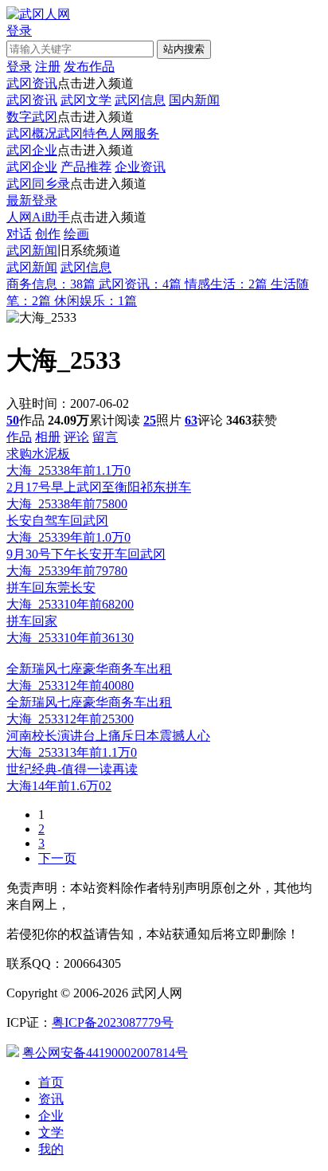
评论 (76, 437)
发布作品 (89, 66)
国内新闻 (194, 100)
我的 (51, 1149)
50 (12, 420)
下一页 (57, 858)
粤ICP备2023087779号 (113, 1022)
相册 (48, 437)
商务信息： (51, 284)
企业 (51, 1115)
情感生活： (226, 284)
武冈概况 (31, 133)
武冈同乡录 (38, 183)
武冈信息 (140, 100)
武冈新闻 (31, 250)
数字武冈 (31, 116)
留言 (105, 437)
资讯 (51, 1099)
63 (191, 420)
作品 (19, 437)
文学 (51, 1132)
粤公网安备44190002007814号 (105, 1052)
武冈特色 (82, 133)
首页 (51, 1082)
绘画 (76, 234)
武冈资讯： (140, 284)
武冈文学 (86, 100)
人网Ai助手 (38, 217)
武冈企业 (31, 150)
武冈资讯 (31, 83)
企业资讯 (140, 167)
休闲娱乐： (95, 300)
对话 (19, 234)
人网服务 (133, 133)
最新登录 (31, 200)
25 (149, 420)
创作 (48, 234)
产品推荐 (86, 167)
